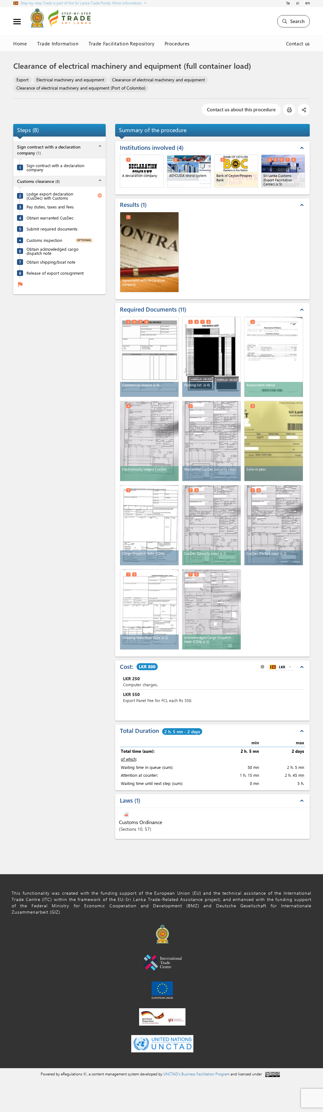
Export (22, 80)
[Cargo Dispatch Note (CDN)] (149, 525)
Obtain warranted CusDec (49, 218)
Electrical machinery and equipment (70, 80)
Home (20, 43)
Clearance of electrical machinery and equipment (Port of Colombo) (80, 88)
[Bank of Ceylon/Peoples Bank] (236, 171)
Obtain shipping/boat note (50, 262)
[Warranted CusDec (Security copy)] (211, 441)
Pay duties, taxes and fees (50, 207)
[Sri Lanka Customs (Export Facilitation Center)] (283, 171)
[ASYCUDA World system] (189, 171)
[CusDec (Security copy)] (211, 525)
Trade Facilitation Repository (122, 43)
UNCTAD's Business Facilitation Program (196, 1073)
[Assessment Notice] (273, 357)
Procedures (177, 43)
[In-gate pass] (273, 441)
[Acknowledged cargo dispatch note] (211, 609)
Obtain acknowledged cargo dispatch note (52, 251)
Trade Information (58, 43)
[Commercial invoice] (149, 357)
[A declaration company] (142, 171)
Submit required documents (52, 229)
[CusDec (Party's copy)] (273, 525)
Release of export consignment (55, 273)
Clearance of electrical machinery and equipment (158, 80)
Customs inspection (44, 240)
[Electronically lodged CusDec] (149, 441)
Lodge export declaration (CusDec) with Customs (49, 196)
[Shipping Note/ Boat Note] (149, 609)
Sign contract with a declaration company (55, 167)
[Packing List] (211, 357)
